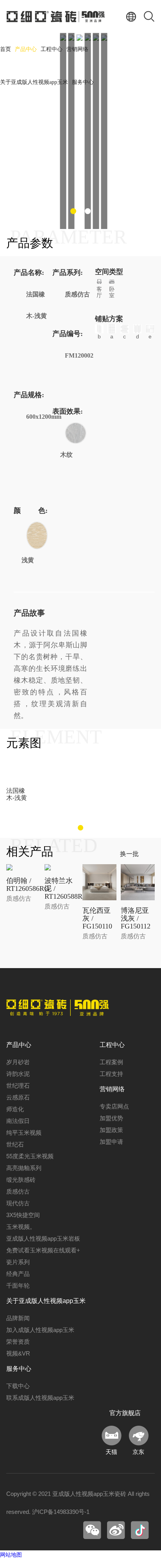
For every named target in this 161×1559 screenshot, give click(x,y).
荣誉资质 (18, 1341)
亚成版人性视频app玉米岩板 (43, 1238)
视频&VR (18, 1353)
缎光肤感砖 (21, 1179)
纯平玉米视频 (23, 1132)
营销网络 (77, 49)
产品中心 (26, 49)
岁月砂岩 (18, 1062)
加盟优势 (111, 1118)
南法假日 (18, 1120)
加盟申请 (111, 1141)
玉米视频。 (21, 1226)
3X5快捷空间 (23, 1215)
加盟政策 (111, 1130)
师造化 (15, 1109)
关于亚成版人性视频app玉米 (34, 82)
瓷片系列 (18, 1262)
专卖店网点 (114, 1106)
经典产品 (18, 1273)
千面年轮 (18, 1285)
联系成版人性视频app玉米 (40, 1397)
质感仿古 (18, 1191)
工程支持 (111, 1073)
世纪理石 (18, 1085)
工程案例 (111, 1062)
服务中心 (83, 82)
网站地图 (11, 1555)
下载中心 (18, 1386)
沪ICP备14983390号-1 (60, 1511)
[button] (73, 211)
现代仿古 (18, 1203)
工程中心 (52, 49)
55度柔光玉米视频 (30, 1156)
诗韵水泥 (18, 1073)
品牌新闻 (18, 1318)
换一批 (129, 853)
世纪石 (15, 1144)
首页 (5, 49)
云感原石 (18, 1097)
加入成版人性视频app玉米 (40, 1329)
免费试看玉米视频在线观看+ (43, 1250)
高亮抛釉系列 (23, 1168)
